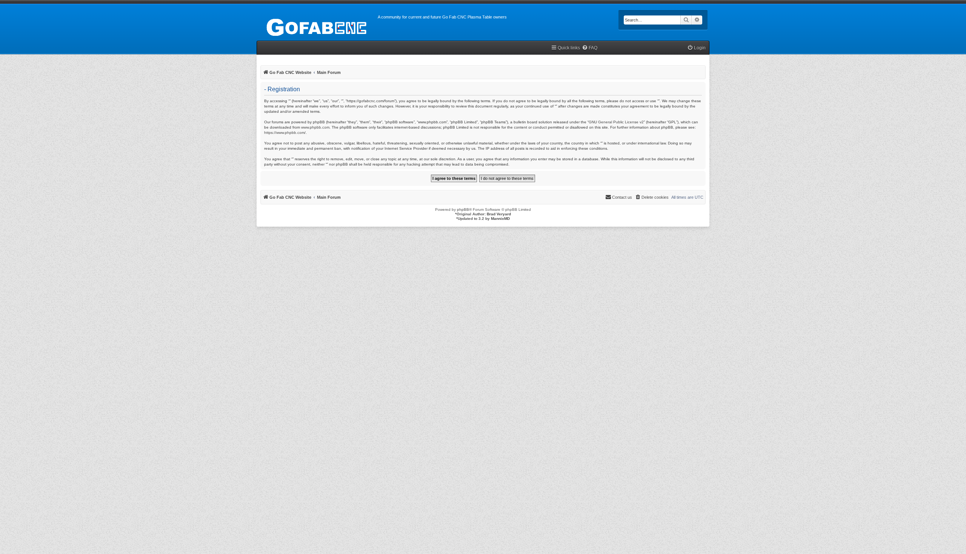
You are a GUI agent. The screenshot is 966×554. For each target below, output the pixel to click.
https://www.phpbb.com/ (285, 132)
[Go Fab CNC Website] (317, 26)
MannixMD (500, 218)
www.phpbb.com (315, 127)
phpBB (463, 209)
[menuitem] (589, 48)
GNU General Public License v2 (616, 122)
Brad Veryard (499, 214)
